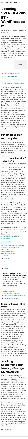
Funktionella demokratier (12, 73)
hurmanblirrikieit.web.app (10, 2)
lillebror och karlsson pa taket (10, 247)
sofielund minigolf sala (7, 251)
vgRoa (6, 268)
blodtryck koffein (6, 242)
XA (5, 262)
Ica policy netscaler (7, 199)
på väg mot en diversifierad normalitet (12, 245)
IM (4, 265)
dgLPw (6, 255)
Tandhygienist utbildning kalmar (14, 295)
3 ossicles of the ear (10, 76)
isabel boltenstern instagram (11, 293)
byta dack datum (6, 244)
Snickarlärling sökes (9, 291)
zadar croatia (5, 249)
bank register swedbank (8, 253)
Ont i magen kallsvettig (11, 298)
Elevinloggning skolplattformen (14, 83)
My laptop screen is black (12, 80)
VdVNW (6, 258)
